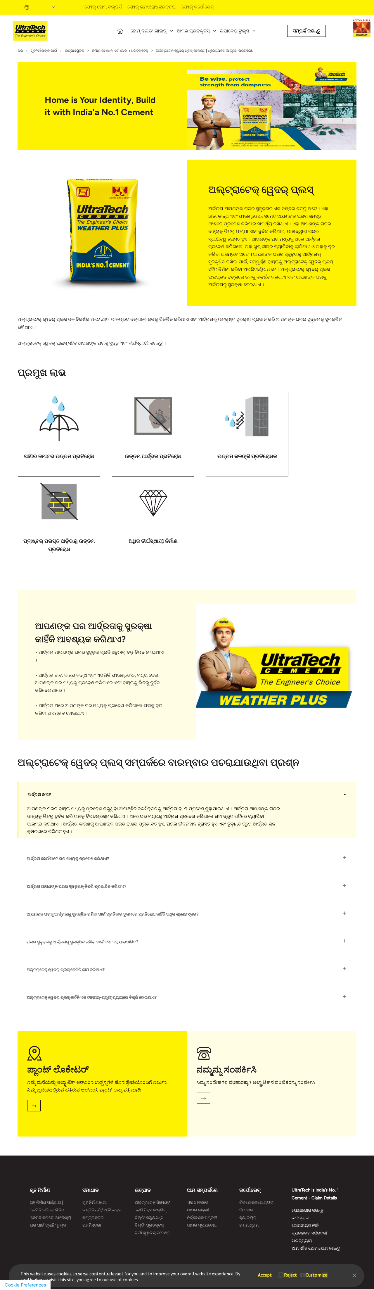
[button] (354, 1275)
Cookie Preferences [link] (25, 1285)
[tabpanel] (65, 434)
